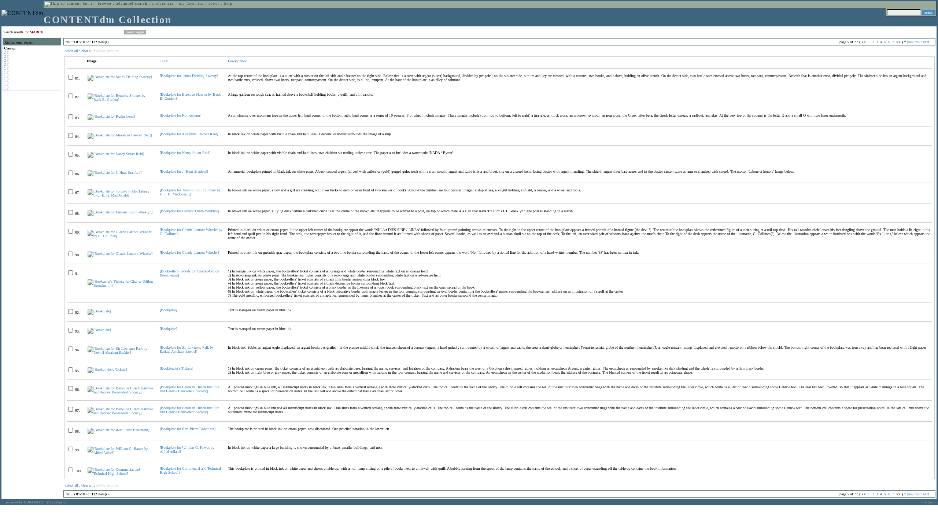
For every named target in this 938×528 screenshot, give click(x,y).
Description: (237, 61)
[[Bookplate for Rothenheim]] (111, 116)
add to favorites (107, 51)
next (926, 42)
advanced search (131, 3)
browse (104, 3)
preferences (163, 3)
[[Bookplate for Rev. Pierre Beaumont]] (118, 430)
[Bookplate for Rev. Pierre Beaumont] (187, 429)
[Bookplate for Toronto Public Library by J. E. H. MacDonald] (190, 192)
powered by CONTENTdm (27, 502)
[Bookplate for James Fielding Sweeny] (189, 76)
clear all (87, 51)
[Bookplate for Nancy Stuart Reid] (185, 153)
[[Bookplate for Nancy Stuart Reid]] (116, 154)
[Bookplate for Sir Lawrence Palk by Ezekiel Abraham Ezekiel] (187, 349)
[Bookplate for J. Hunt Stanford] (184, 171)
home (88, 3)
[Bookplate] (168, 310)
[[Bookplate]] (99, 311)
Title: (164, 61)
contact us (59, 502)
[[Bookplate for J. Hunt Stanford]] (114, 172)
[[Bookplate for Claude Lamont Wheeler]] (120, 254)
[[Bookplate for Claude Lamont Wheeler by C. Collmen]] (121, 236)
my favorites (191, 3)
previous (913, 42)
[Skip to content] (62, 3)
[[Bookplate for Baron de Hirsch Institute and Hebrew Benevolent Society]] (121, 392)
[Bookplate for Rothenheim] (180, 115)
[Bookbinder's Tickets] (176, 368)
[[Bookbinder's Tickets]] (107, 369)
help (228, 3)
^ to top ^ (928, 502)
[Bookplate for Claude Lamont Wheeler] (189, 252)
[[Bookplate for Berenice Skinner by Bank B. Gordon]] (121, 100)
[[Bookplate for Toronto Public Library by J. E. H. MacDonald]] (121, 195)
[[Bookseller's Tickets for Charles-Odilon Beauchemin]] (121, 285)
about (213, 3)
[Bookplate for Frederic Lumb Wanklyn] (189, 211)
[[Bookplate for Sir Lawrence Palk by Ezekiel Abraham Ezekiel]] (121, 353)
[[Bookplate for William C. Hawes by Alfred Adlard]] (121, 453)
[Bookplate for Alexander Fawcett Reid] (189, 134)
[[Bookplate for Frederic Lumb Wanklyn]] (120, 212)
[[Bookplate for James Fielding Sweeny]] (120, 77)
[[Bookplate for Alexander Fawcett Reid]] (120, 135)
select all (71, 51)
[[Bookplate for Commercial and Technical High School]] (121, 474)
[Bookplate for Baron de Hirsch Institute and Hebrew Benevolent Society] (189, 389)
